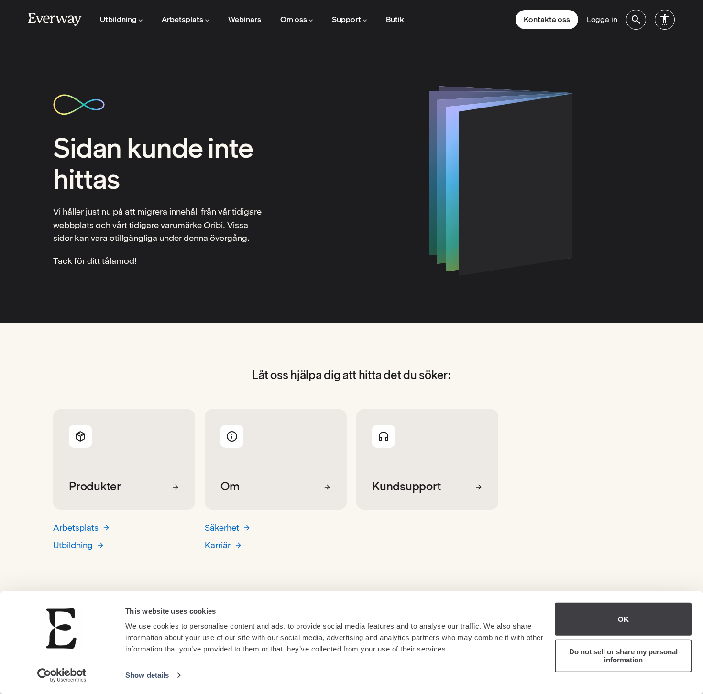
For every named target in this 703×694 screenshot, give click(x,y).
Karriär (218, 545)
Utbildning (73, 545)
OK (623, 619)
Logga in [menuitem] (602, 19)
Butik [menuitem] (395, 19)
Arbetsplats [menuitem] (182, 19)
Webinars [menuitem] (244, 19)
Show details (147, 675)
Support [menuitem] (346, 19)
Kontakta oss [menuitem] (547, 19)
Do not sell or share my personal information (623, 656)
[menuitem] (636, 20)
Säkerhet (222, 527)
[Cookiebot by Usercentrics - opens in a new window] (62, 675)
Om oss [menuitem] (293, 19)
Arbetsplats (76, 527)
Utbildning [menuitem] (118, 19)
